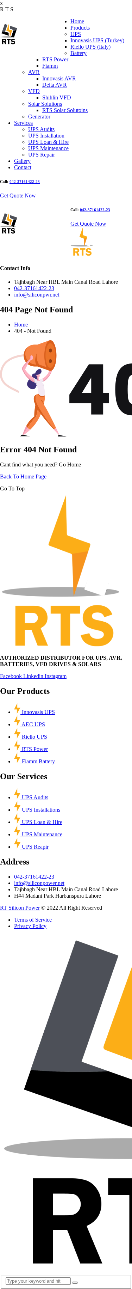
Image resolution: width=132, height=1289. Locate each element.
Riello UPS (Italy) (90, 47)
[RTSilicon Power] (9, 42)
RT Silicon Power (20, 908)
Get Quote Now (18, 195)
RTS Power (55, 59)
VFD (34, 91)
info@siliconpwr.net (36, 295)
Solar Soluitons (45, 104)
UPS (75, 34)
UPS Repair (41, 155)
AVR (34, 72)
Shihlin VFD (56, 97)
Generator (39, 117)
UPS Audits (41, 129)
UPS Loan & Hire (48, 142)
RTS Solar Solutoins (65, 110)
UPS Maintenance (48, 148)
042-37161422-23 (25, 181)
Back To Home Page (23, 476)
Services (23, 123)
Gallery (22, 161)
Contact (22, 167)
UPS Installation (46, 136)
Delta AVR (54, 85)
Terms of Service (33, 920)
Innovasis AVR (59, 78)
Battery (78, 53)
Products (80, 28)
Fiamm (50, 66)
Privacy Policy (30, 926)
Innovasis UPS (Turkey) (97, 40)
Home (77, 21)
